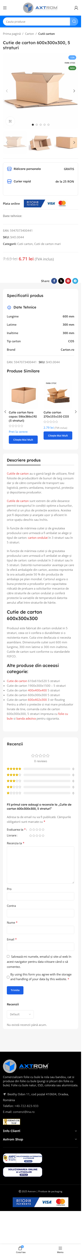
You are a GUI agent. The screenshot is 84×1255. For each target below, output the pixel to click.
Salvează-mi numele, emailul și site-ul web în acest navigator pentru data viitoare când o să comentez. (39, 962)
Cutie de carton (17, 681)
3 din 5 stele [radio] (36, 829)
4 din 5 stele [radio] (39, 829)
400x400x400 (37, 690)
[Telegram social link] (75, 281)
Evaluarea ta (16, 830)
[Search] (74, 21)
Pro (9, 889)
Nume (12, 922)
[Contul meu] (76, 8)
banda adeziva (26, 718)
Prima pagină (12, 34)
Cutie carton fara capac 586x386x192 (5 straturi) (23, 416)
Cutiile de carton (18, 473)
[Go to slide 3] (41, 125)
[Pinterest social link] (68, 281)
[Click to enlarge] (10, 121)
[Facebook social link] (54, 281)
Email (12, 939)
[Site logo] (40, 7)
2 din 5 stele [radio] (33, 829)
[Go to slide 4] (45, 125)
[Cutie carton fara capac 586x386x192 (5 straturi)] (23, 394)
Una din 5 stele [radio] (30, 829)
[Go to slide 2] (37, 125)
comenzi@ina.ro (23, 1112)
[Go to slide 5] (48, 125)
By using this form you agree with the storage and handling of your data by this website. (40, 976)
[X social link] (61, 281)
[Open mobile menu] (5, 8)
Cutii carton (46, 34)
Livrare (11, 835)
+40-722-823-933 (26, 1106)
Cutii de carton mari (47, 244)
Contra (11, 906)
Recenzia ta (15, 843)
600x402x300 (37, 700)
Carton (29, 34)
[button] (7, 91)
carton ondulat (38, 538)
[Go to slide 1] (33, 125)
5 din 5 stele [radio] (43, 829)
